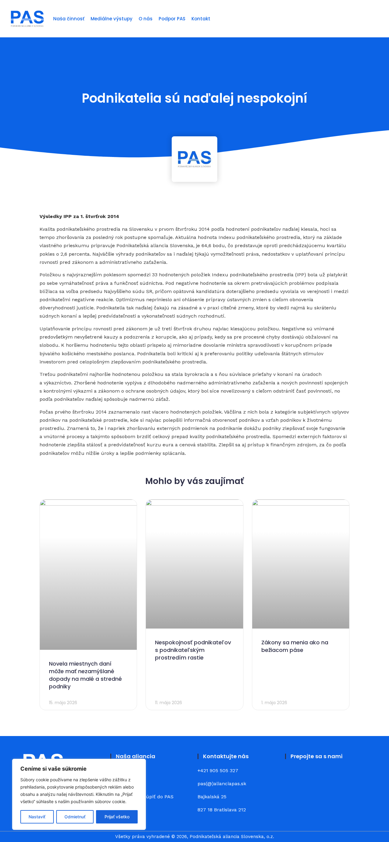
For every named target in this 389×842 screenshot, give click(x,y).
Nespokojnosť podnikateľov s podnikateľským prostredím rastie (193, 650)
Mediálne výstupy (112, 18)
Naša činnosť (68, 18)
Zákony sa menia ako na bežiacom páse (294, 646)
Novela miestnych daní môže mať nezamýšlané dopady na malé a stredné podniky (85, 675)
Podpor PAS (172, 18)
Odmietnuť (74, 816)
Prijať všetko (117, 816)
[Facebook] (293, 775)
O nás (146, 18)
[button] (376, 19)
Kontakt (200, 18)
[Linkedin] (310, 775)
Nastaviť (37, 816)
